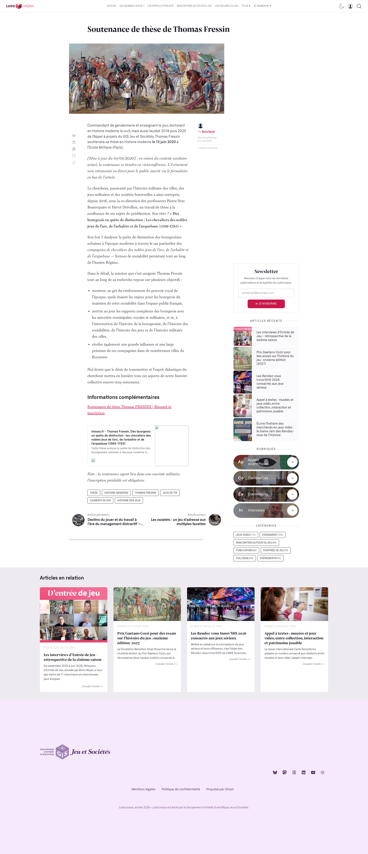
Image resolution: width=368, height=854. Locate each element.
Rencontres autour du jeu (194, 6)
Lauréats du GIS (100, 500)
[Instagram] (322, 772)
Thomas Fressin (145, 493)
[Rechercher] (359, 6)
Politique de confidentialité (181, 789)
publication (246, 550)
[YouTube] (313, 772)
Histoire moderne (116, 493)
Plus (245, 6)
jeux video (246, 535)
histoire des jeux (128, 500)
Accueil (111, 6)
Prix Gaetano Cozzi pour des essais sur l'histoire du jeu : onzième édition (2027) (146, 638)
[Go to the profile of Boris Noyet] (200, 125)
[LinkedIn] (303, 772)
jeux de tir (170, 493)
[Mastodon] (284, 772)
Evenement (272, 535)
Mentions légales (143, 789)
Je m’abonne (261, 6)
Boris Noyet (208, 132)
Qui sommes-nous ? (132, 6)
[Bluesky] (275, 772)
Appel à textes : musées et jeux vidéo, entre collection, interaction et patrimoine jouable (293, 638)
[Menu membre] (350, 6)
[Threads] (294, 772)
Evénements (270, 558)
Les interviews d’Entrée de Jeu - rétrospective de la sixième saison (72, 657)
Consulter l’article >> (93, 686)
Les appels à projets (160, 6)
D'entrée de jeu (275, 550)
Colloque (244, 558)
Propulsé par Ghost (220, 789)
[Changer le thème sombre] (342, 6)
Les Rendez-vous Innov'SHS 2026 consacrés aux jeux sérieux (218, 635)
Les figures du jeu (227, 6)
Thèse (94, 493)
